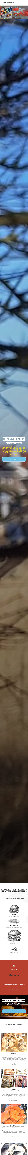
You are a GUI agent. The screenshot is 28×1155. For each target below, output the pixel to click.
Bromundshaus (7, 2)
